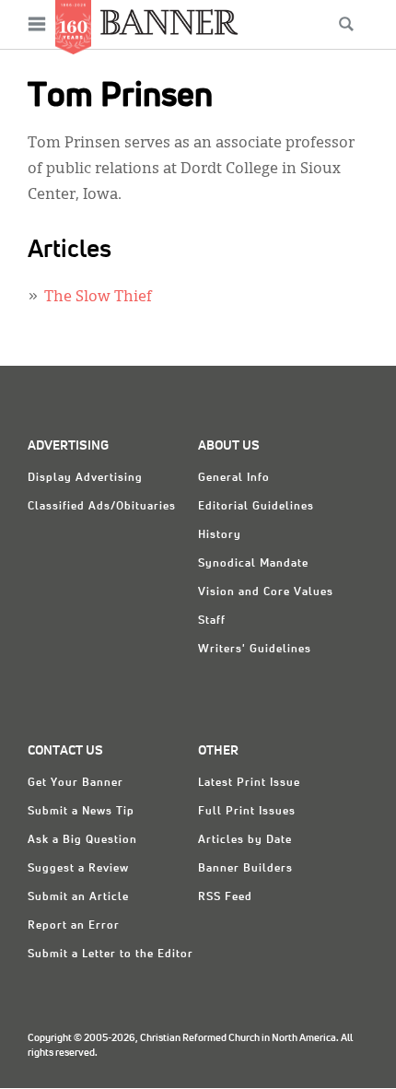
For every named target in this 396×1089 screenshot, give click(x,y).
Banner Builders (245, 868)
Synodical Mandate (253, 563)
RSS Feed (225, 897)
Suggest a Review (78, 868)
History (219, 535)
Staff (212, 620)
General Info (234, 478)
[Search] (346, 24)
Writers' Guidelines (254, 649)
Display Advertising (85, 478)
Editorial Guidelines (256, 506)
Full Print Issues (247, 811)
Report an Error (74, 925)
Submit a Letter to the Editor (110, 954)
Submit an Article (78, 897)
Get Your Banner (75, 783)
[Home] (169, 21)
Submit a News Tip (81, 811)
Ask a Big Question (82, 840)
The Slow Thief (98, 297)
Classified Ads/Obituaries (102, 506)
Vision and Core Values (265, 592)
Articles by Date (245, 840)
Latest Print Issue (249, 783)
